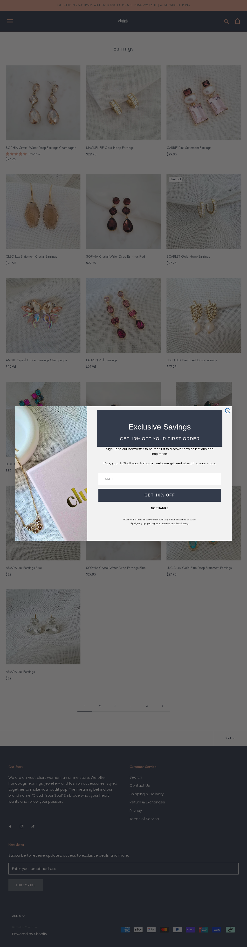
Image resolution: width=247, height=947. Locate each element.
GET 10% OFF (159, 495)
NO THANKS (159, 508)
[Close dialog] (227, 410)
